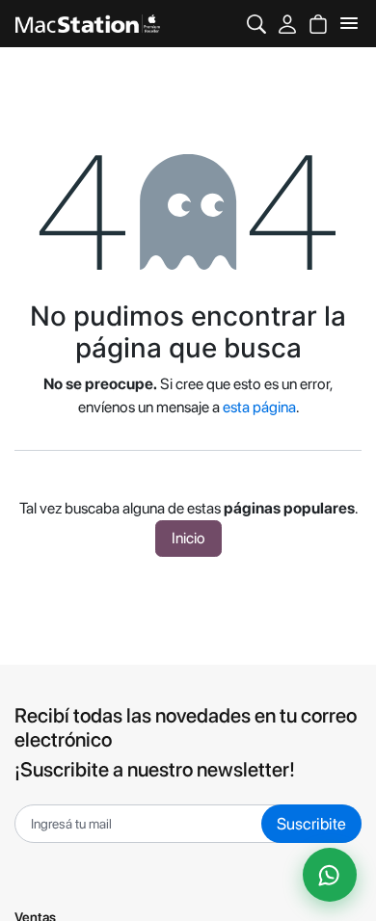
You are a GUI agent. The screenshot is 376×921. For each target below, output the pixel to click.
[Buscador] (256, 24)
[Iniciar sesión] (287, 24)
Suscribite (311, 823)
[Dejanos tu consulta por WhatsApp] (330, 875)
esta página (259, 407)
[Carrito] (318, 24)
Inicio (188, 538)
